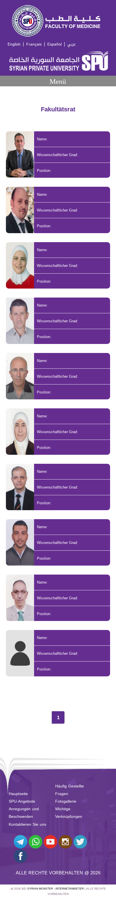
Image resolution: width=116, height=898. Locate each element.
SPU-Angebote (22, 801)
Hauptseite (18, 793)
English (14, 44)
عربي (71, 44)
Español (54, 44)
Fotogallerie (65, 801)
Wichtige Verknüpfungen (68, 812)
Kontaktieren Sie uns (27, 824)
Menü (58, 81)
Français (34, 44)
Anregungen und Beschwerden (24, 812)
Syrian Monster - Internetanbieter (55, 888)
